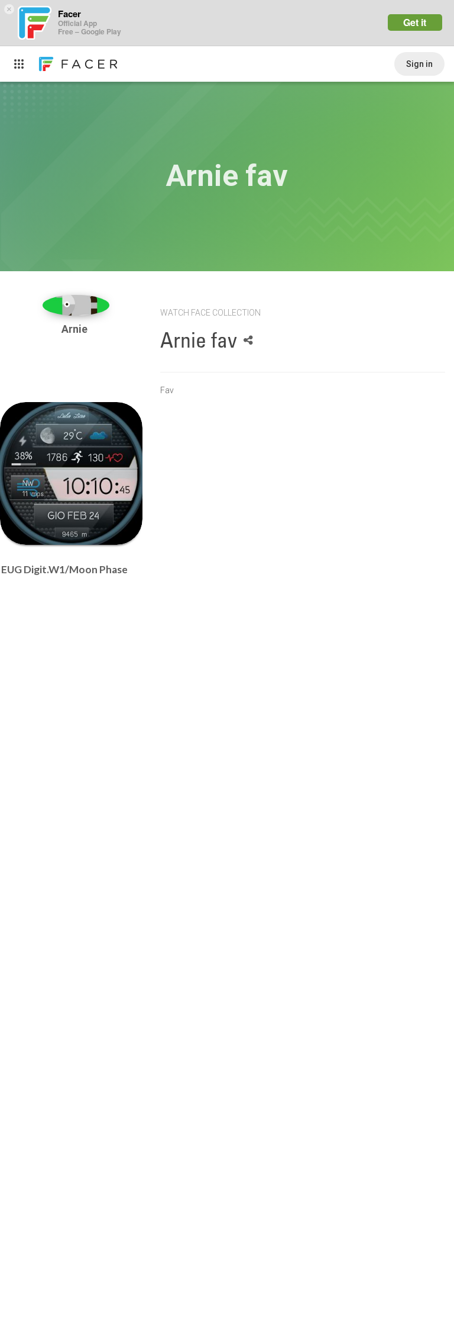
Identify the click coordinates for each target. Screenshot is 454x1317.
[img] (76, 305)
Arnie (75, 329)
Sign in (419, 64)
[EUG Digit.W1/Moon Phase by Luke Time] (71, 473)
